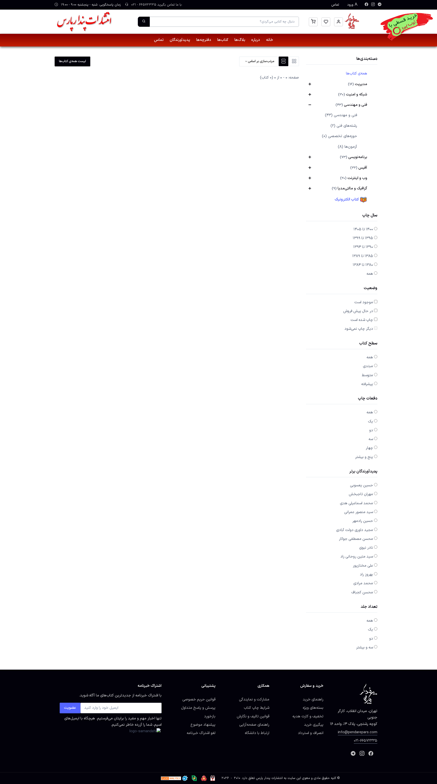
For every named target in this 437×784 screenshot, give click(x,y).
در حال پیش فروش (358, 311)
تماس (335, 4)
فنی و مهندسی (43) (341, 115)
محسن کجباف (362, 592)
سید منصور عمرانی (358, 512)
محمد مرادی (363, 583)
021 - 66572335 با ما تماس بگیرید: (156, 4)
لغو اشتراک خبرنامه (201, 733)
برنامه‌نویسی (353, 157)
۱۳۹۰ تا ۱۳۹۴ (363, 247)
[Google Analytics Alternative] (171, 778)
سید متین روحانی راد (356, 556)
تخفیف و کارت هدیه (307, 716)
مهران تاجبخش (361, 494)
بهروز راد (366, 574)
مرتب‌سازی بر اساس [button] (260, 61)
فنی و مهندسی (351, 105)
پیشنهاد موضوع (202, 724)
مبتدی (368, 366)
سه (370, 439)
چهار (369, 448)
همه (369, 273)
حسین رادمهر (362, 521)
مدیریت (357, 84)
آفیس (358, 167)
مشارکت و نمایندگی (254, 699)
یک (370, 421)
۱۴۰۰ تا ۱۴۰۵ (363, 229)
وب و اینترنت (353, 178)
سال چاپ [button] (369, 215)
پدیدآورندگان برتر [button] (363, 471)
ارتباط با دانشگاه (257, 733)
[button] (338, 21)
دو (371, 430)
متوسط (367, 375)
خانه (269, 40)
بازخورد (209, 716)
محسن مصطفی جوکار (356, 539)
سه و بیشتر (364, 647)
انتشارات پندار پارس (269, 778)
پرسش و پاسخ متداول (198, 708)
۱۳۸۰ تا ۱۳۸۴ (363, 265)
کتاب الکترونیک (347, 199)
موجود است (363, 302)
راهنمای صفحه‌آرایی (254, 724)
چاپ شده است (362, 320)
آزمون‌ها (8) (347, 147)
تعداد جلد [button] (369, 607)
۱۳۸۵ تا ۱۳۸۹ (362, 256)
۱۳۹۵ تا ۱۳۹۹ (363, 238)
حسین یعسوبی (361, 485)
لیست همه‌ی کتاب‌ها (72, 61)
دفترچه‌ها (203, 40)
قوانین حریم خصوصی (198, 699)
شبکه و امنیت (352, 94)
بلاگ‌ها (239, 40)
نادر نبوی (366, 547)
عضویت (70, 708)
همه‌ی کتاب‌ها (356, 73)
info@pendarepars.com (357, 732)
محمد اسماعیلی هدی (356, 503)
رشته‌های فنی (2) (344, 126)
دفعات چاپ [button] (367, 398)
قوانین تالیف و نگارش (253, 716)
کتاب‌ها (222, 40)
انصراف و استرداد (310, 733)
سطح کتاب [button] (368, 343)
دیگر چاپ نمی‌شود (358, 329)
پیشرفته (367, 384)
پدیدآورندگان (180, 40)
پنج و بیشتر (364, 457)
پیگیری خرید (313, 724)
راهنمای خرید (313, 699)
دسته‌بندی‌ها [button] (366, 59)
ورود (350, 4)
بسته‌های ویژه (313, 708)
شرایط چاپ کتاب (256, 708)
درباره (255, 40)
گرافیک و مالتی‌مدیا (349, 188)
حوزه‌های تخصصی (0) (339, 136)
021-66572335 (365, 740)
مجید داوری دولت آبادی (354, 530)
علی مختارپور (363, 565)
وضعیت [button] (370, 288)
